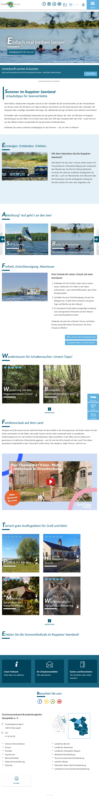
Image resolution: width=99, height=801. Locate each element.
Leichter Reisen (61, 762)
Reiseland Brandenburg (65, 754)
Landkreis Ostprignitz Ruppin (67, 751)
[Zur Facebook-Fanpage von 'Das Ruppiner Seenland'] (44, 4)
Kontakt (8, 751)
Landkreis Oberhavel (64, 747)
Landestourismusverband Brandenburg (72, 769)
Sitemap (8, 765)
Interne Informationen (15, 744)
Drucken (16, 783)
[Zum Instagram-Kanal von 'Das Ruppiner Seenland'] (49, 4)
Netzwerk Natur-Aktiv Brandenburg (70, 765)
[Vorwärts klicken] (96, 239)
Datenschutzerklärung (15, 762)
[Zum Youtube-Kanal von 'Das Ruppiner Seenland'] (59, 4)
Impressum (10, 754)
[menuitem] (77, 4)
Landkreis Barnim (62, 744)
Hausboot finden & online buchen (81, 343)
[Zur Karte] (70, 727)
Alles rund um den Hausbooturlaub (81, 337)
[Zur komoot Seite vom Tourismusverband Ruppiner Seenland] (54, 4)
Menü (92, 8)
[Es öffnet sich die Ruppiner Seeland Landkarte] (65, 5)
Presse (8, 747)
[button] (93, 415)
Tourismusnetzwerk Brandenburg (69, 758)
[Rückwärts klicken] (2, 239)
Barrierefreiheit (12, 758)
